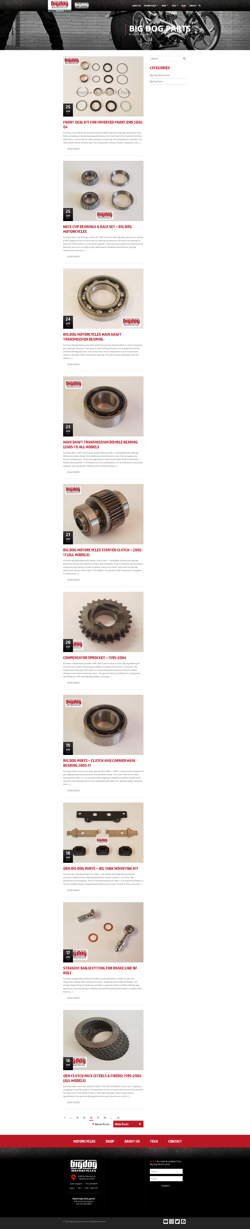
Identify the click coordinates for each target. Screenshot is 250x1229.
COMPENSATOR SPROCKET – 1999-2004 (94, 657)
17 (98, 1117)
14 (77, 1117)
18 (105, 1117)
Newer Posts (102, 1124)
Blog (184, 5)
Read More (73, 148)
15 (84, 1117)
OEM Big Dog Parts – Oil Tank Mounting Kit (101, 868)
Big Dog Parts (156, 81)
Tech (174, 5)
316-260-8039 (86, 1204)
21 (118, 1117)
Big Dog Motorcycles (160, 75)
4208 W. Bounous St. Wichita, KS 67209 (87, 1177)
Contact (193, 5)
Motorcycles (150, 5)
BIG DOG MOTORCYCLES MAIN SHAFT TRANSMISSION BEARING (92, 336)
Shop (164, 5)
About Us (136, 5)
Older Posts (122, 1124)
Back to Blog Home (141, 34)
